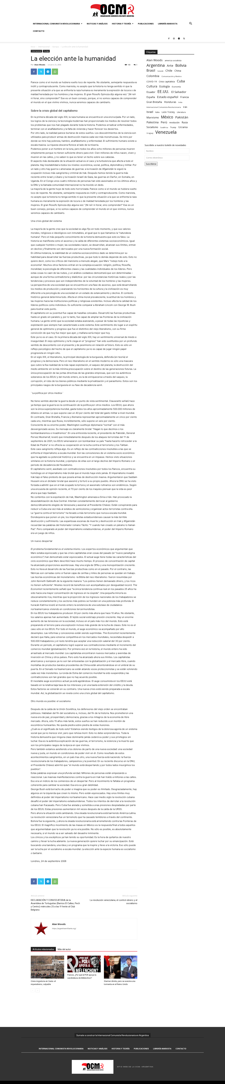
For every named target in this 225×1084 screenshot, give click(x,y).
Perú (164, 122)
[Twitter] (184, 38)
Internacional (44, 46)
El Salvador (178, 92)
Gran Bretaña (154, 102)
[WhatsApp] (55, 72)
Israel (149, 111)
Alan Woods (39, 64)
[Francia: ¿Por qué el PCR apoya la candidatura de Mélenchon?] (84, 964)
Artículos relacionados (43, 949)
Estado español (167, 96)
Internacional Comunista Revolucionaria (56, 23)
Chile (168, 70)
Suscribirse (151, 163)
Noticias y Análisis (97, 23)
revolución (174, 122)
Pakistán (181, 117)
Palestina (152, 122)
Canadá (160, 71)
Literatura (181, 112)
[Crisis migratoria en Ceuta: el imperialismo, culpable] (47, 967)
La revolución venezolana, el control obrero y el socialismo (113, 902)
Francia (184, 97)
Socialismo (152, 127)
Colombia (152, 75)
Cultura (151, 86)
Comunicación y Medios (171, 76)
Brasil (150, 70)
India (180, 102)
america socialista (173, 60)
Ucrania (183, 127)
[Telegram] (179, 38)
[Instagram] (174, 38)
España (150, 97)
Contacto (38, 31)
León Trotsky (168, 112)
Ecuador (150, 92)
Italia (157, 112)
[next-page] (37, 990)
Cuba (181, 81)
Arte (170, 65)
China (177, 70)
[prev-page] (33, 990)
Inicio (33, 46)
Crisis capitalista (167, 81)
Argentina (155, 65)
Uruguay (149, 133)
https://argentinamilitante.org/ (64, 928)
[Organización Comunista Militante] (112, 10)
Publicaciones (146, 23)
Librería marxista (167, 23)
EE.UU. (163, 91)
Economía (176, 86)
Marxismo (152, 117)
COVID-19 (151, 81)
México (167, 117)
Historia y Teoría (121, 23)
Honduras (170, 102)
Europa (55, 46)
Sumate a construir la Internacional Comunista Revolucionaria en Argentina (112, 1035)
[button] (190, 23)
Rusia (185, 122)
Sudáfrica (164, 127)
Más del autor (64, 949)
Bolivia (180, 65)
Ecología (164, 86)
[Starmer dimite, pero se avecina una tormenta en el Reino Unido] (120, 967)
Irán (185, 106)
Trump (173, 127)
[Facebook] (169, 38)
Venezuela (166, 132)
